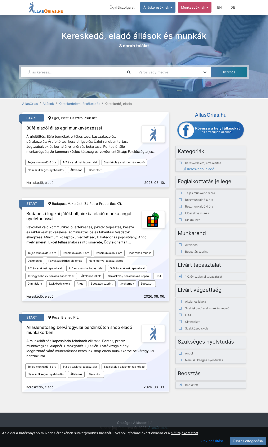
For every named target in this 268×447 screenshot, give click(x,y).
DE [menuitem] (233, 7)
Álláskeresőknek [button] (156, 7)
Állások (48, 104)
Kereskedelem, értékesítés (79, 104)
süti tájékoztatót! (184, 433)
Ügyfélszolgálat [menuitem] (122, 7)
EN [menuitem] (219, 7)
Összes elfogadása (248, 441)
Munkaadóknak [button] (193, 7)
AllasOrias (30, 104)
